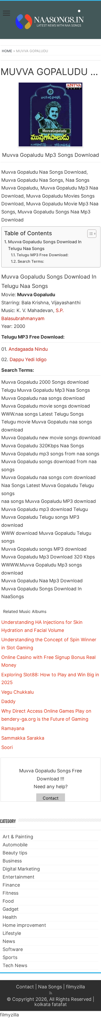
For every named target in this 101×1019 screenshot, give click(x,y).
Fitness (10, 893)
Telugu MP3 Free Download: (42, 255)
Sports (10, 957)
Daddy (8, 701)
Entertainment (18, 877)
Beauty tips (15, 852)
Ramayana (12, 728)
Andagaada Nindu (28, 349)
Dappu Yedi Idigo (28, 359)
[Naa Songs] (50, 19)
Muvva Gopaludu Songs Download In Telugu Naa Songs (45, 245)
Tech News (15, 965)
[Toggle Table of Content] (89, 233)
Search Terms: (31, 261)
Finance (11, 885)
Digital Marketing (21, 869)
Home (7, 51)
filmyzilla (75, 986)
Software (13, 949)
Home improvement (24, 925)
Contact (51, 798)
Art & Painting (18, 836)
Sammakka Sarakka (22, 738)
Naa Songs (50, 986)
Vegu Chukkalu (17, 692)
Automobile (15, 844)
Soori (7, 747)
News (9, 941)
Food (8, 901)
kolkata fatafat (50, 1004)
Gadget (11, 909)
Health (10, 917)
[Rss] (51, 993)
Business (12, 860)
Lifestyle (12, 933)
